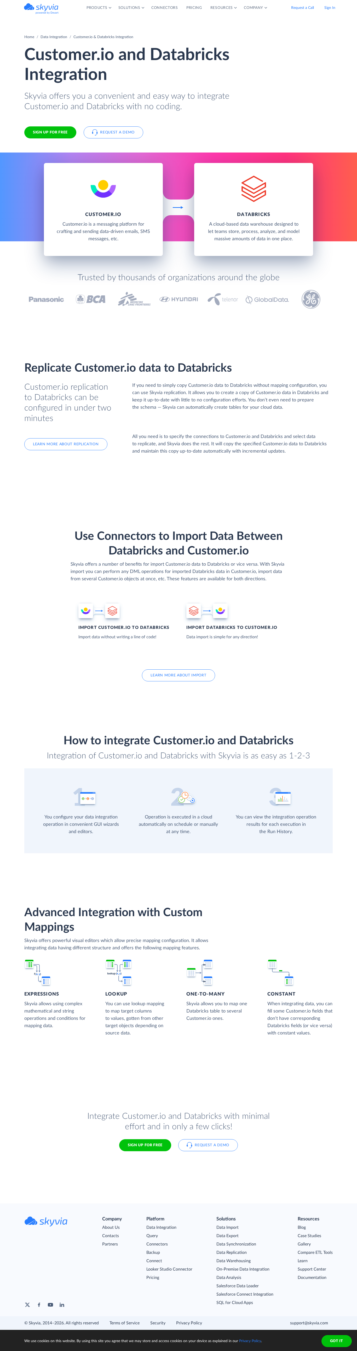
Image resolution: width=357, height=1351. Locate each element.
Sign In (329, 8)
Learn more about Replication (66, 444)
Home (29, 37)
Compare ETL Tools (315, 1252)
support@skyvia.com (309, 1323)
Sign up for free (145, 1145)
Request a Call (302, 8)
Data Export (227, 1236)
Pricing (152, 1278)
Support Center (312, 1269)
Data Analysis (228, 1278)
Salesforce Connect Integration (244, 1294)
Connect (154, 1261)
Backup (153, 1252)
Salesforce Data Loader (237, 1286)
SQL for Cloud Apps (234, 1303)
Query (152, 1236)
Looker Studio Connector (169, 1269)
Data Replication (231, 1252)
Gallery (304, 1244)
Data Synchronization (236, 1244)
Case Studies (309, 1236)
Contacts (110, 1236)
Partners (110, 1244)
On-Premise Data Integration (242, 1269)
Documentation (312, 1278)
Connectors (157, 1244)
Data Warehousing (233, 1261)
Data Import (227, 1227)
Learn (303, 1261)
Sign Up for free (50, 132)
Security (157, 1323)
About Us (111, 1227)
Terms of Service (125, 1323)
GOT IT (336, 1341)
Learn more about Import (178, 675)
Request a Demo (117, 132)
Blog (302, 1227)
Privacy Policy (189, 1323)
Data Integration (54, 37)
